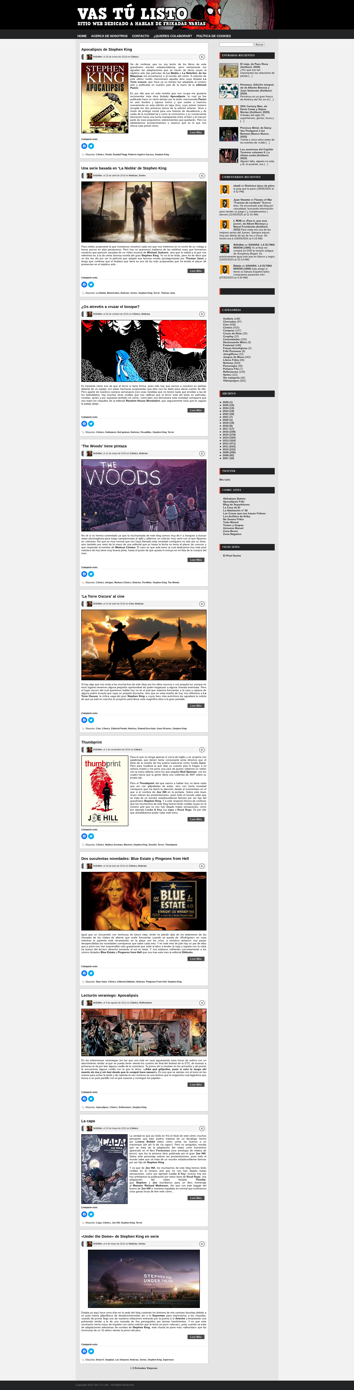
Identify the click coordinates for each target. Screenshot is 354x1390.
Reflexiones (145, 1002)
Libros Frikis (231, 359)
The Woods (173, 582)
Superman (168, 1359)
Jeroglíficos (230, 354)
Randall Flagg (120, 154)
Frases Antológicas (235, 348)
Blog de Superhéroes (236, 504)
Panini (108, 154)
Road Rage (184, 809)
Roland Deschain (147, 728)
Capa (99, 1222)
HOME (82, 36)
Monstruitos (113, 293)
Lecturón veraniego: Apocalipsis (109, 995)
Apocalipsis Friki (233, 501)
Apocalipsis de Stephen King (106, 49)
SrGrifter (97, 57)
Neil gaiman (123, 432)
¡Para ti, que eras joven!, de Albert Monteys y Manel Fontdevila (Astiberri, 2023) (250, 225)
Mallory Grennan (114, 845)
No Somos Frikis (233, 519)
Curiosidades (231, 339)
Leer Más (196, 132)
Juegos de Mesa (233, 357)
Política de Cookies (213, 36)
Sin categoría (231, 377)
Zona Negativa (232, 534)
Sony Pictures (164, 728)
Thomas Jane (168, 293)
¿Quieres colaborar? (173, 36)
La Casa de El (231, 507)
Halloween (110, 432)
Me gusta (229, 291)
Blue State (101, 981)
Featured (228, 345)
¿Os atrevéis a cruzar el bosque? (110, 307)
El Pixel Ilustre (232, 555)
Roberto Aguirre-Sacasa (141, 154)
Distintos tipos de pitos (260, 185)
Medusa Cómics (122, 582)
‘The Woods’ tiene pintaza (104, 446)
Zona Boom (230, 531)
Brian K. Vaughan (105, 1359)
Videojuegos (231, 380)
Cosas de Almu (232, 333)
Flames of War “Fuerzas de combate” (252, 201)
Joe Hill (116, 1222)
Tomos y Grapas (233, 525)
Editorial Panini (119, 728)
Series (142, 175)
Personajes (230, 365)
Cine (131, 603)
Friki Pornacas (232, 351)
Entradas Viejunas (146, 1368)
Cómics (135, 57)
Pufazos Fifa (231, 368)
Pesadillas (145, 432)
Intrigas (109, 582)
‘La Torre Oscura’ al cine (102, 596)
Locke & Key (153, 809)
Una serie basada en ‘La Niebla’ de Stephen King (123, 168)
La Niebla (101, 293)
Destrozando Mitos (235, 342)
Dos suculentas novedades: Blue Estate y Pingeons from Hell (135, 859)
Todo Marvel (231, 522)
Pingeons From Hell (156, 981)
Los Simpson (122, 1359)
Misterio (128, 845)
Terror (156, 293)
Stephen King (162, 154)
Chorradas (229, 321)
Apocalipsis (102, 1107)
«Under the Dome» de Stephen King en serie (120, 1236)
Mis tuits (224, 479)
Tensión (152, 845)
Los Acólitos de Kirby (236, 516)
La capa (169, 809)
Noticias (133, 175)
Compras (228, 330)
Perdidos (147, 582)
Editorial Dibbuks (126, 981)
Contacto (140, 36)
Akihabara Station (234, 498)
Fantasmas (163, 1150)
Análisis (228, 318)
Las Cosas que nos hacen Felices (244, 513)
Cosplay (228, 336)
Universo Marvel (233, 528)
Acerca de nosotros (109, 36)
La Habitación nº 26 (235, 510)
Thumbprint (91, 742)
